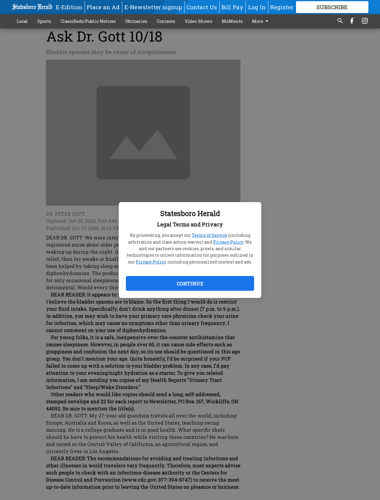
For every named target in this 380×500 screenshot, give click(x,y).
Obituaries (136, 21)
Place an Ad (103, 7)
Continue (190, 283)
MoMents (232, 21)
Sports (44, 21)
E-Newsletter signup (153, 7)
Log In (257, 7)
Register (281, 7)
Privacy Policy (228, 242)
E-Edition (69, 7)
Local (22, 21)
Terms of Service (209, 235)
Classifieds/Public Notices (88, 21)
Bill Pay (232, 7)
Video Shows (198, 21)
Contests (166, 21)
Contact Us (201, 7)
